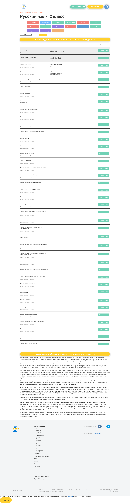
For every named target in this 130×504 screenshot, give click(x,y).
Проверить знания (103, 50)
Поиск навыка (43, 35)
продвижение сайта (108, 489)
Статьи (85, 489)
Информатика (39, 445)
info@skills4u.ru (97, 433)
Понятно (6, 500)
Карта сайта (115, 491)
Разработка (100, 489)
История (38, 443)
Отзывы (36, 463)
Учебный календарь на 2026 (41, 476)
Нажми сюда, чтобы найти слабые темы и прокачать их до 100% (65, 39)
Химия (37, 438)
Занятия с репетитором (40, 451)
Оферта (70, 489)
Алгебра (38, 437)
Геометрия (38, 440)
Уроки (35, 469)
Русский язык (39, 432)
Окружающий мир (40, 435)
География (38, 448)
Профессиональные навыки (41, 456)
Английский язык (39, 447)
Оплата (36, 461)
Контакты (78, 489)
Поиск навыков (78, 7)
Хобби (35, 458)
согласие (70, 496)
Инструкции (37, 466)
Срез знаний (39, 428)
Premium (95, 7)
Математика (38, 430)
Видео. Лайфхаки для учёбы (41, 479)
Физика (37, 433)
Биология (38, 442)
